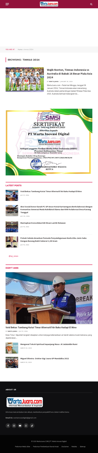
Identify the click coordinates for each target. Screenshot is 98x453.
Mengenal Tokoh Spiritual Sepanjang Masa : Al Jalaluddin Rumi (48, 344)
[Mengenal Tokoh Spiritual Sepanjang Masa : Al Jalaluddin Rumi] (12, 348)
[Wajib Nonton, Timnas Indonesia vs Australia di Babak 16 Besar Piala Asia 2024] (25, 79)
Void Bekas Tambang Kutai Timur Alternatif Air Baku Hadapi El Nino (51, 191)
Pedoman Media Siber (22, 446)
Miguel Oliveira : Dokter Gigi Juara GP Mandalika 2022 (44, 358)
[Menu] (7, 4)
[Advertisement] (49, 27)
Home (20, 49)
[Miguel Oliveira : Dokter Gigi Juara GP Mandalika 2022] (12, 362)
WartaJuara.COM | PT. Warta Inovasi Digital (51, 441)
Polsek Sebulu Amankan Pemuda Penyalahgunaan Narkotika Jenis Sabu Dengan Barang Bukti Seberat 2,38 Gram (53, 239)
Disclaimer (65, 446)
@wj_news (13, 256)
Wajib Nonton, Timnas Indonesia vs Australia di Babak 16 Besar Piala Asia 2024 (69, 73)
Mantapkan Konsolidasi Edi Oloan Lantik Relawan (43, 223)
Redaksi (74, 446)
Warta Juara (53, 81)
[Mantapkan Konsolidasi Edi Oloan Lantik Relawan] (12, 226)
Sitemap (82, 446)
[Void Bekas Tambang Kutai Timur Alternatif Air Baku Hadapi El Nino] (12, 195)
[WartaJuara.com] (49, 4)
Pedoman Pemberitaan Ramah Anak (46, 446)
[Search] (91, 4)
